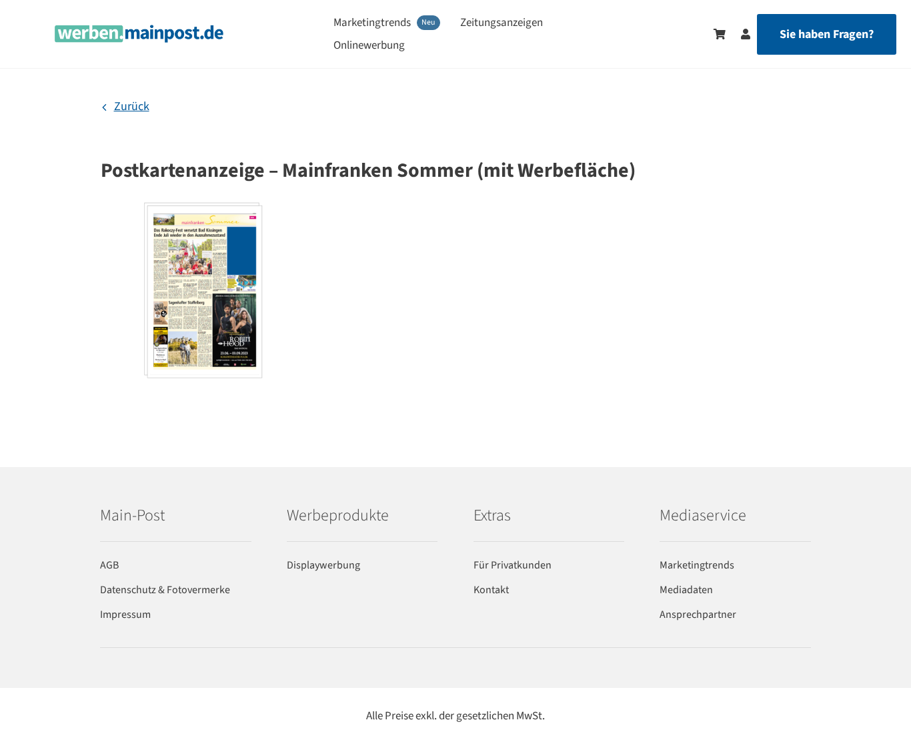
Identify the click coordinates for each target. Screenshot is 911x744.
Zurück (131, 106)
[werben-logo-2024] (139, 30)
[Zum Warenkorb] (720, 34)
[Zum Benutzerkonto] (739, 34)
